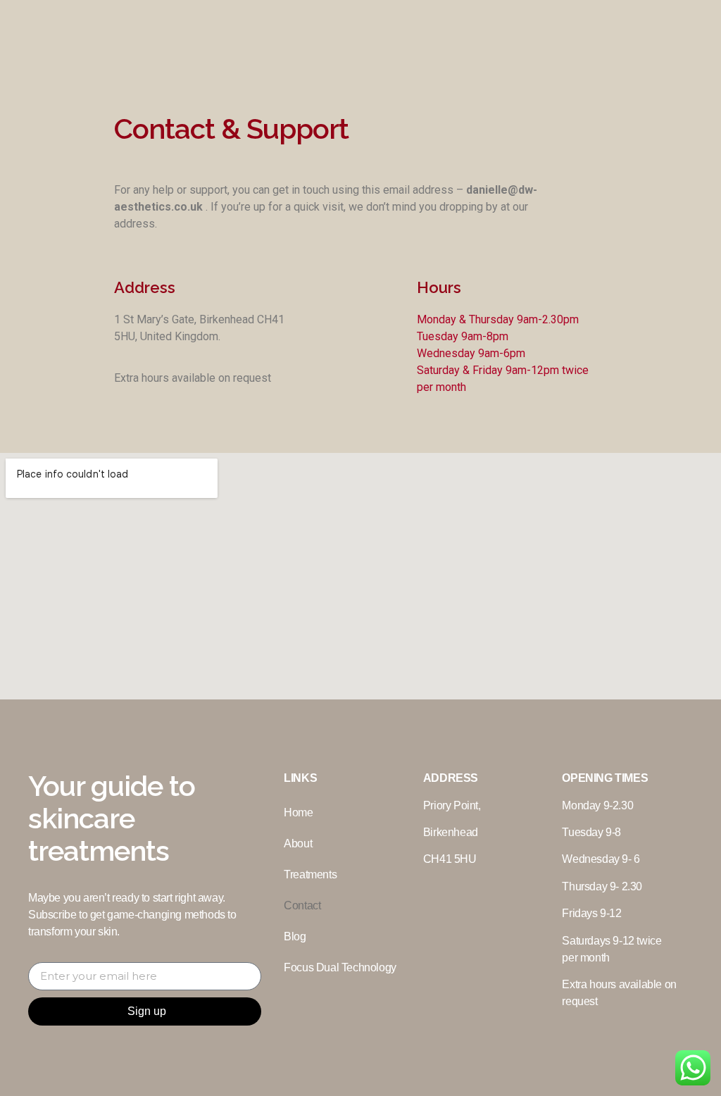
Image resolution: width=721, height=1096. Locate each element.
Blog (295, 936)
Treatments (310, 874)
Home (298, 812)
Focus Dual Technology (340, 967)
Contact (302, 905)
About (298, 843)
